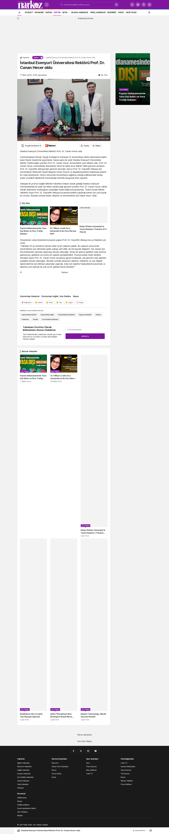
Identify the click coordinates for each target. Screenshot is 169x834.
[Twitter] (81, 751)
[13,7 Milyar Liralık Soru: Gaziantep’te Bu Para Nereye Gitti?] (64, 220)
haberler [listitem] (25, 319)
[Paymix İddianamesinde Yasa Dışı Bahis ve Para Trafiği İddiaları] (34, 220)
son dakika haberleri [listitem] (50, 319)
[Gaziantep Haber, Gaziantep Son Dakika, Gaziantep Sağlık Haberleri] (30, 5)
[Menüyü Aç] (46, 4)
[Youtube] (95, 751)
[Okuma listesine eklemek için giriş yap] (106, 146)
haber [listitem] (98, 315)
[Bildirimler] (149, 4)
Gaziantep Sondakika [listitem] (66, 315)
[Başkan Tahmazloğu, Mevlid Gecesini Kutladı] (94, 629)
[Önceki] (117, 79)
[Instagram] (88, 751)
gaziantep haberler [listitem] (29, 315)
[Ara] (132, 4)
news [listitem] (35, 319)
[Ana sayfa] (19, 12)
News (76, 296)
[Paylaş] (150, 830)
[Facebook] (73, 751)
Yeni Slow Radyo (84, 741)
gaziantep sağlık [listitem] (47, 315)
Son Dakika (65, 296)
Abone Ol (85, 336)
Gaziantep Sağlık (49, 296)
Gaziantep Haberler (30, 296)
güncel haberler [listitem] (85, 315)
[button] (138, 4)
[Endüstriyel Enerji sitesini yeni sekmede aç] (84, 34)
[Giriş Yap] (143, 4)
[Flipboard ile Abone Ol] (50, 145)
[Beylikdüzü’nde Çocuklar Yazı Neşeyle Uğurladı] (33, 629)
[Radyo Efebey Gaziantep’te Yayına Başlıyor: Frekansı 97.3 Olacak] (94, 220)
